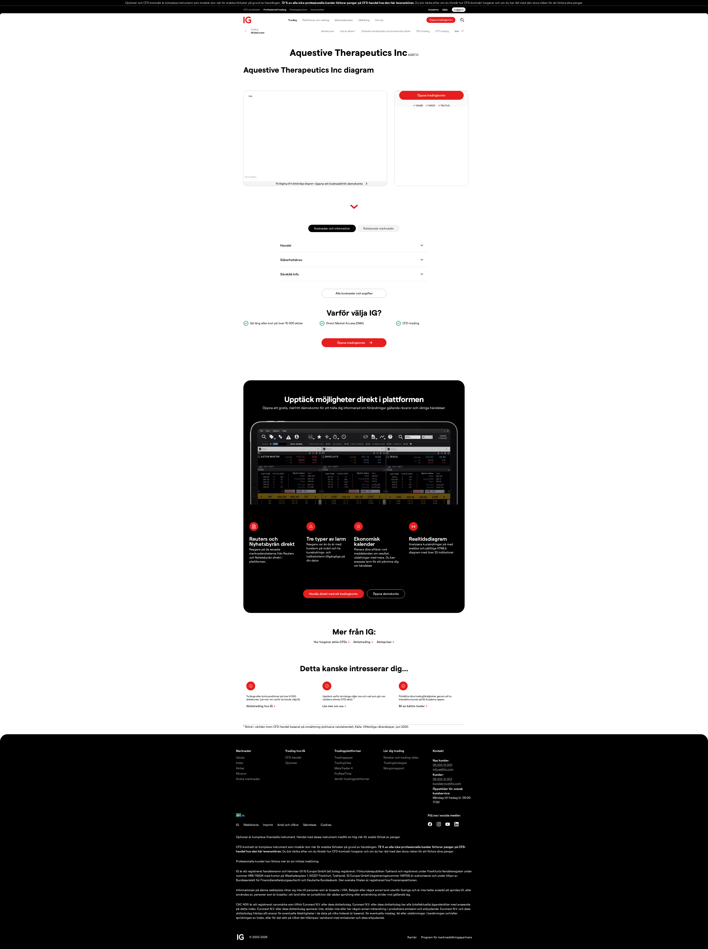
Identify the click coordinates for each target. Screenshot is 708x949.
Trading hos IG (295, 750)
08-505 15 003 (442, 779)
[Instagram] (439, 824)
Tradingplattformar (347, 750)
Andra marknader (248, 779)
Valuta (240, 757)
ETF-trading (442, 31)
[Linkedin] (456, 824)
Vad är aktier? (347, 31)
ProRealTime (342, 773)
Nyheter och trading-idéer (401, 757)
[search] (462, 20)
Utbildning (363, 20)
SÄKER (431, 105)
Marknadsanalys (344, 20)
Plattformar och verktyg (315, 20)
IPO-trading (423, 31)
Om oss (379, 20)
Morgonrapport (394, 768)
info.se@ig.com (443, 769)
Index (239, 762)
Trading (292, 20)
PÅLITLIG (445, 105)
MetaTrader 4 (343, 768)
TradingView (342, 762)
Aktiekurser (327, 31)
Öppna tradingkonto (440, 19)
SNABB (419, 105)
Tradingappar (343, 757)
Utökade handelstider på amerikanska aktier (386, 31)
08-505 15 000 (442, 764)
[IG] (247, 20)
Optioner (291, 762)
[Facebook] (430, 824)
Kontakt (438, 750)
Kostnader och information (332, 228)
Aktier (240, 768)
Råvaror (241, 773)
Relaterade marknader (378, 228)
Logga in (459, 9)
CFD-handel (293, 757)
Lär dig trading (394, 750)
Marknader (243, 750)
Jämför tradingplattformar (351, 779)
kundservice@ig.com (447, 783)
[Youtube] (447, 824)
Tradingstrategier (395, 762)
